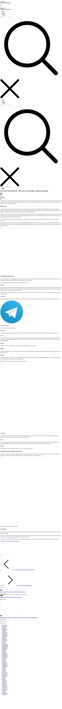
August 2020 (4, 648)
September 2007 (5, 693)
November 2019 (5, 655)
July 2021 (3, 641)
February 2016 (4, 684)
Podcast (3, 13)
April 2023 (4, 631)
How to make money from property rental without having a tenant (12, 591)
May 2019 (4, 660)
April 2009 (4, 691)
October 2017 (4, 675)
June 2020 (4, 649)
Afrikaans (3, 14)
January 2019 (4, 664)
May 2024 (4, 627)
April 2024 (4, 628)
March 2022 (4, 638)
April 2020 (4, 651)
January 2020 (4, 654)
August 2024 (4, 626)
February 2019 (4, 663)
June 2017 (4, 678)
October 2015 (4, 685)
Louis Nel (2, 1)
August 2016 (4, 682)
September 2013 (5, 689)
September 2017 (5, 676)
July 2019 (3, 658)
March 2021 (4, 643)
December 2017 (5, 674)
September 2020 (5, 647)
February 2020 (4, 653)
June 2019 (4, 659)
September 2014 (5, 687)
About (3, 11)
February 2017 (4, 680)
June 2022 (4, 636)
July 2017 (3, 677)
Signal (11, 541)
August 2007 (4, 694)
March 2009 (4, 692)
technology (14, 541)
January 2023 (4, 633)
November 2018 (5, 665)
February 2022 (4, 639)
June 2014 (4, 688)
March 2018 (4, 671)
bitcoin (1, 595)
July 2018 (3, 668)
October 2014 (4, 686)
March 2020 (4, 652)
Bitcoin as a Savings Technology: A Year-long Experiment (11, 597)
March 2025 (4, 625)
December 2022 (5, 634)
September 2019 (5, 657)
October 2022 (4, 635)
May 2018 (4, 669)
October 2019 (4, 656)
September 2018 (5, 666)
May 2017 (3, 679)
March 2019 (4, 662)
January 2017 (4, 681)
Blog (3, 12)
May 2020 (4, 650)
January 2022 (4, 640)
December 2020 (5, 645)
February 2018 (4, 672)
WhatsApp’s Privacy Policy (26, 215)
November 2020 (5, 646)
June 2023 (4, 630)
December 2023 (5, 629)
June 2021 (4, 642)
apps (1, 541)
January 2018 (4, 673)
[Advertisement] (27, 548)
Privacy (8, 541)
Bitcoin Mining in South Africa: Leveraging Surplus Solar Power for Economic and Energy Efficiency (19, 617)
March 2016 (4, 683)
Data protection (4, 541)
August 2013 (4, 690)
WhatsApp (18, 541)
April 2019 (4, 661)
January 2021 (4, 644)
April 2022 (4, 637)
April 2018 (4, 670)
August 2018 (4, 667)
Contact (3, 103)
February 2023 (4, 632)
